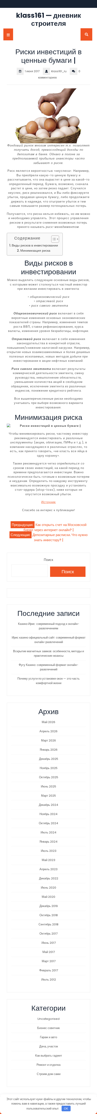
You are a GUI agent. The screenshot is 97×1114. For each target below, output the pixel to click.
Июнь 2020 (48, 887)
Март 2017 (48, 961)
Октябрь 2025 (48, 777)
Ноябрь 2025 (49, 768)
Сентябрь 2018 (48, 924)
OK (66, 1108)
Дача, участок (48, 1046)
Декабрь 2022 (48, 878)
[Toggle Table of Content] (53, 239)
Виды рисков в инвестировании (35, 245)
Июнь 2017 (49, 943)
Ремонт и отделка (48, 1065)
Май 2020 (48, 897)
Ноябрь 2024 (48, 814)
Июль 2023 (48, 851)
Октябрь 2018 (48, 915)
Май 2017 (48, 952)
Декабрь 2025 (48, 759)
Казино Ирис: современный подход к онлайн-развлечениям (48, 626)
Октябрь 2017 (48, 933)
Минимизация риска (35, 251)
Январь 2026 (49, 750)
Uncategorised (48, 1019)
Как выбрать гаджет (48, 1055)
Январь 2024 (48, 841)
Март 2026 (48, 740)
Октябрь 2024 (48, 823)
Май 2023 (48, 860)
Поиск (48, 559)
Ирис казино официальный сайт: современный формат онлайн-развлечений (48, 639)
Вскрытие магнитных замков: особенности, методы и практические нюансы (48, 653)
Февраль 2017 (48, 970)
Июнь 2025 (48, 786)
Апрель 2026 (48, 731)
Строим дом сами (48, 1074)
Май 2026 (48, 722)
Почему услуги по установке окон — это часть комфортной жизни (48, 680)
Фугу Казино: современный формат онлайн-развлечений (48, 667)
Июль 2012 (48, 979)
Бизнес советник (48, 1028)
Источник (48, 502)
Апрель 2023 (48, 869)
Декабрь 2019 (48, 906)
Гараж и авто (48, 1037)
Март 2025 (48, 796)
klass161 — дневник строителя (48, 19)
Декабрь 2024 (48, 805)
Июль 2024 (48, 832)
